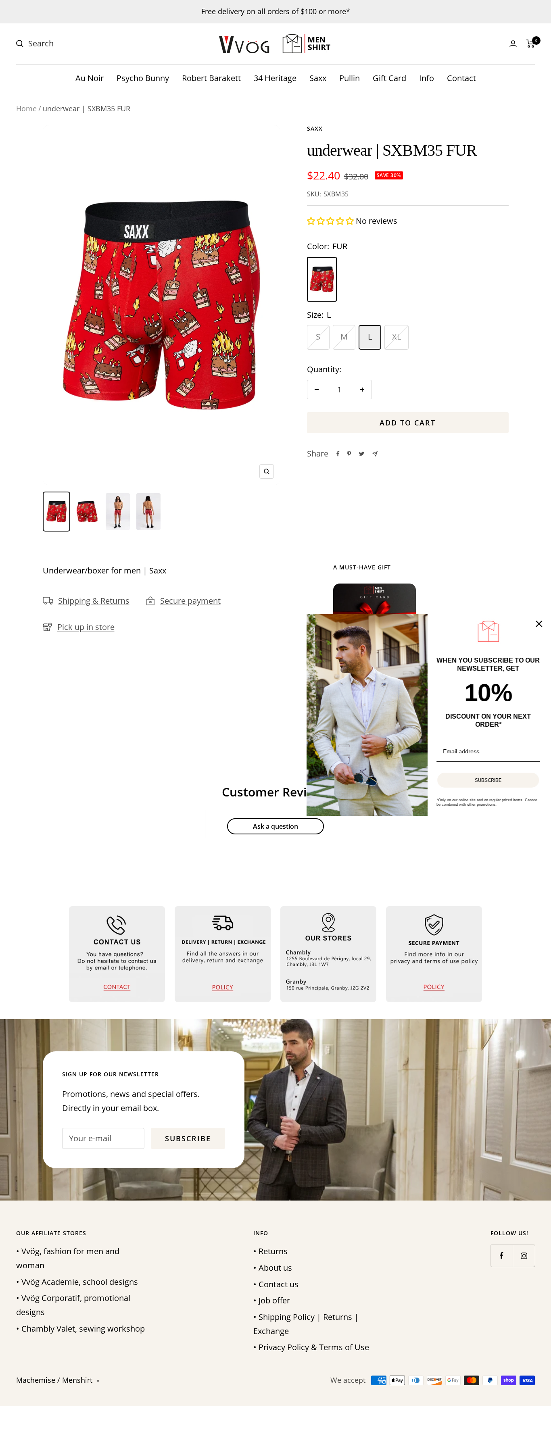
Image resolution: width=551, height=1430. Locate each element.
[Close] (536, 624)
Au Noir (89, 78)
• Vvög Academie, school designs (77, 1281)
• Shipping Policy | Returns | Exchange (306, 1323)
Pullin (349, 78)
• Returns (270, 1251)
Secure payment (190, 600)
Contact (461, 78)
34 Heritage (275, 78)
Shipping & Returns (93, 600)
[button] (331, 220)
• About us (272, 1267)
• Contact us (275, 1284)
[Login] (513, 43)
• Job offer (271, 1300)
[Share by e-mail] (375, 454)
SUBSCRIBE (485, 780)
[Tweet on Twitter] (361, 454)
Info (426, 78)
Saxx (317, 78)
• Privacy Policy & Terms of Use (311, 1347)
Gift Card (389, 78)
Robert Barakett (211, 78)
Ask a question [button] (275, 826)
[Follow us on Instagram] (524, 1255)
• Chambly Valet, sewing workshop (80, 1328)
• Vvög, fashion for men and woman (67, 1258)
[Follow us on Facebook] (501, 1255)
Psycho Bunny (143, 78)
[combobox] (88, 44)
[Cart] (530, 44)
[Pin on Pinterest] (349, 454)
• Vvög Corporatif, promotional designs (73, 1304)
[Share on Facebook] (338, 454)
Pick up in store (86, 626)
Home (26, 108)
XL (396, 336)
